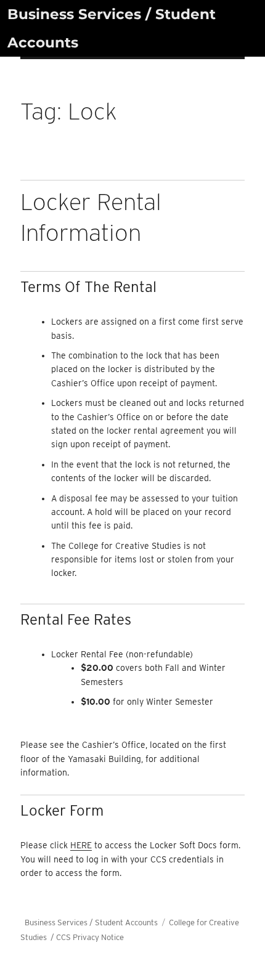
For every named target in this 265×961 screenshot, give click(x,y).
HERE (81, 845)
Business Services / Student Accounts (91, 922)
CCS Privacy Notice (90, 937)
